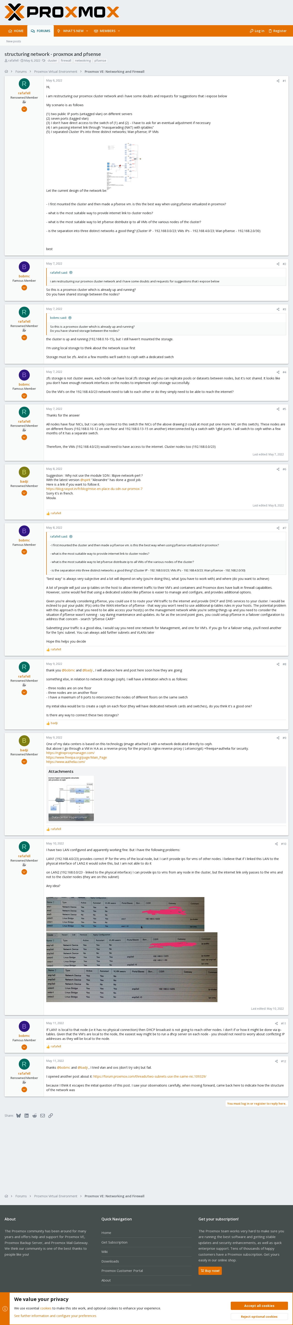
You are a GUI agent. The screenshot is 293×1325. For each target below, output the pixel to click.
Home (106, 1232)
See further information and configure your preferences (55, 1316)
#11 (283, 1023)
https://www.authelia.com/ (65, 762)
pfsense (100, 60)
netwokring (83, 60)
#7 (284, 528)
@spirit (85, 480)
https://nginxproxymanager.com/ (70, 753)
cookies (46, 1308)
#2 (284, 264)
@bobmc (68, 670)
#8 (284, 664)
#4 (284, 372)
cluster (52, 60)
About (106, 1280)
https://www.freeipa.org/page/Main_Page (76, 757)
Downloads (110, 1261)
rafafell (13, 60)
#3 (284, 309)
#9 (284, 738)
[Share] (278, 81)
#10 (283, 844)
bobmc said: (58, 318)
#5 (284, 409)
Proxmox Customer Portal (122, 1270)
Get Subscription (114, 1242)
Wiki (104, 1251)
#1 (284, 81)
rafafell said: (59, 272)
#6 (284, 469)
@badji (87, 670)
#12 (283, 1061)
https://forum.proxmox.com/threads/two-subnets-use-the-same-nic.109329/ (149, 1076)
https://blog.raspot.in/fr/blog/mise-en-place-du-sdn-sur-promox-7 (94, 489)
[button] (87, 31)
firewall (66, 60)
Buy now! (212, 1270)
